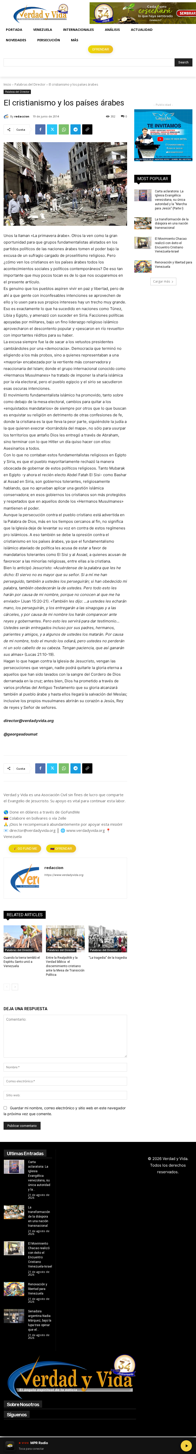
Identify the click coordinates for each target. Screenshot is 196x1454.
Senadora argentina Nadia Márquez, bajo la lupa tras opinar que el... (39, 1320)
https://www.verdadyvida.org (63, 875)
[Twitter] (52, 129)
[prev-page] (7, 987)
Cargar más (161, 281)
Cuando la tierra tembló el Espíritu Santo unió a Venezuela (22, 962)
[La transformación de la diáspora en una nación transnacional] (143, 223)
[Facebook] (40, 129)
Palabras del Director (30, 84)
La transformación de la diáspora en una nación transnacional (172, 224)
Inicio (7, 84)
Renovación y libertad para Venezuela (37, 1289)
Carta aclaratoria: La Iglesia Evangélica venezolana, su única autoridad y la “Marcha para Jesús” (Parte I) (171, 200)
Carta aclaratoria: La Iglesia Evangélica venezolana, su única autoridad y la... (39, 1175)
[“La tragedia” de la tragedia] (108, 938)
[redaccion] (7, 116)
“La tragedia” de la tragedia (108, 957)
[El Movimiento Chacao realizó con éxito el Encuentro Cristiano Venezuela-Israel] (143, 243)
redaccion (21, 116)
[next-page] (15, 987)
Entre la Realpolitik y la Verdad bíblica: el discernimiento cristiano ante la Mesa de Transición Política (65, 966)
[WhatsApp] (64, 129)
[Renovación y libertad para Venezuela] (143, 266)
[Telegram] (75, 129)
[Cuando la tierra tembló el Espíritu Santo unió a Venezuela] (23, 938)
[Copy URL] (87, 129)
